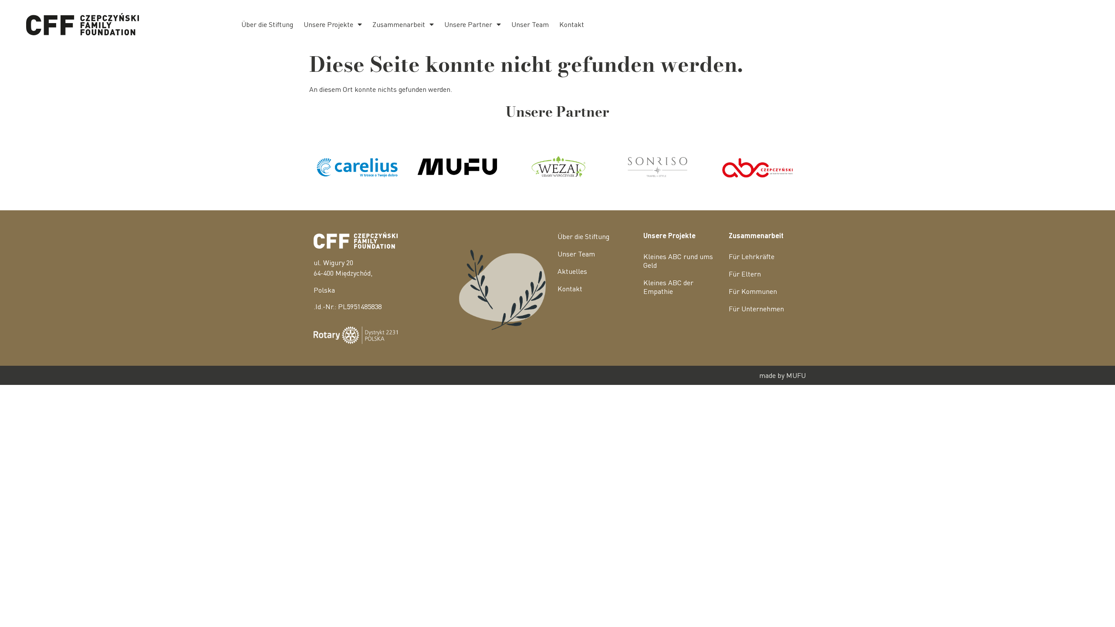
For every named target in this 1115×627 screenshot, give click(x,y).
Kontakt (571, 24)
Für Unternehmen (756, 308)
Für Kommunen (753, 291)
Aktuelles (572, 271)
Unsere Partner (468, 24)
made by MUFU (782, 375)
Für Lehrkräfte (751, 256)
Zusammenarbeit (398, 24)
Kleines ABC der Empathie (668, 287)
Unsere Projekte (328, 24)
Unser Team (530, 24)
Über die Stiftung (267, 24)
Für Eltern (745, 273)
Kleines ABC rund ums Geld (678, 261)
